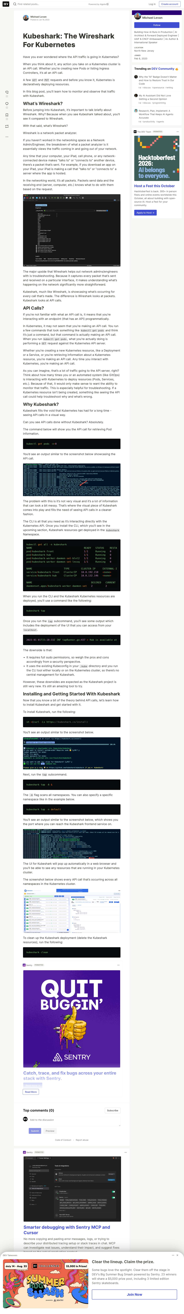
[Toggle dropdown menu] (118, 965)
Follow (156, 25)
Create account (169, 4)
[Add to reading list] (7, 116)
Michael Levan (38, 16)
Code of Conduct (63, 1140)
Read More (31, 1091)
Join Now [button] (134, 1294)
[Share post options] (7, 137)
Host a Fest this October (154, 186)
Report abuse (82, 1140)
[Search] (15, 4)
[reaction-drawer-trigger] (7, 93)
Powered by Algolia (97, 4)
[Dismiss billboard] (177, 1255)
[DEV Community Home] (5, 4)
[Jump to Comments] (7, 105)
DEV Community (163, 68)
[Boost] (7, 126)
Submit (35, 1130)
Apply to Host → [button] (145, 212)
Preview (50, 1130)
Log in (152, 4)
